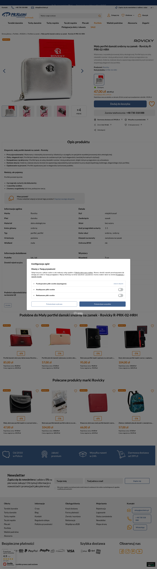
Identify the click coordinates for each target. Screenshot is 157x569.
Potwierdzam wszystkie (102, 304)
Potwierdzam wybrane (54, 304)
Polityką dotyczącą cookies (83, 272)
